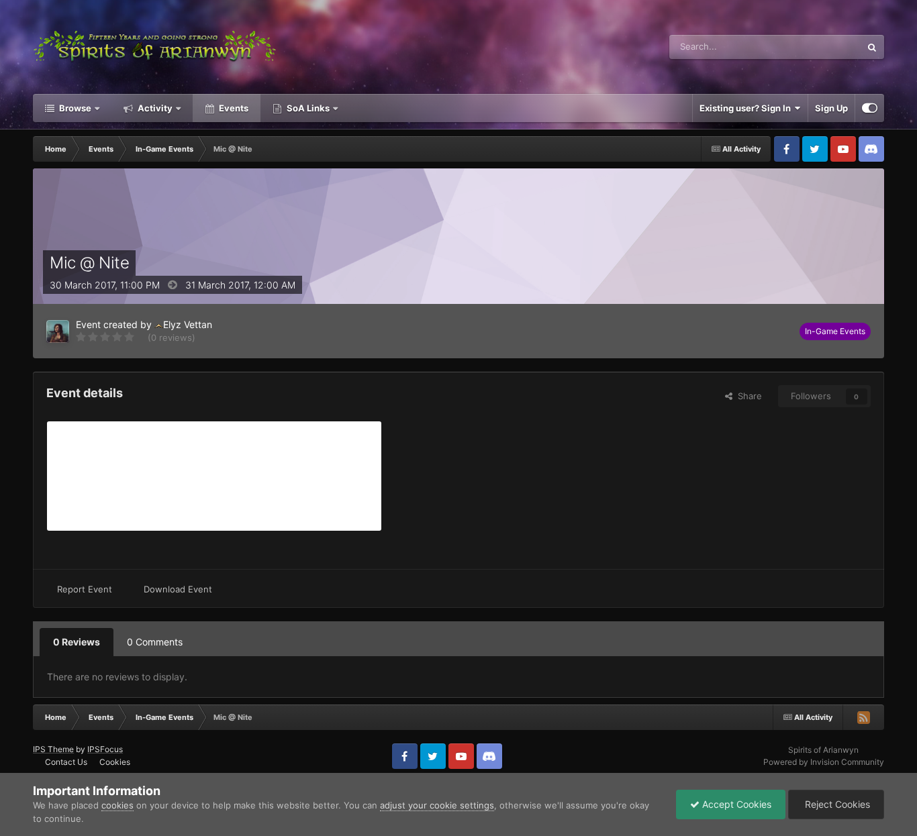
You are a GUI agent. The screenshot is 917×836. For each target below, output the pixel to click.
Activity (154, 108)
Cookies (114, 762)
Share (747, 395)
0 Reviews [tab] (76, 641)
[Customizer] (869, 108)
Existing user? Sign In (747, 108)
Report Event (84, 589)
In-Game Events (835, 331)
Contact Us (66, 762)
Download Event (178, 589)
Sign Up (831, 108)
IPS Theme (53, 749)
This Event (822, 47)
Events (232, 108)
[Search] (872, 47)
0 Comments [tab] (155, 641)
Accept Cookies (735, 804)
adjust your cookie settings (437, 805)
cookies (117, 805)
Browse (74, 108)
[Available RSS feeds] (863, 717)
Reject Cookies (836, 804)
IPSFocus (105, 749)
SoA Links (308, 108)
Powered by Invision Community (823, 762)
